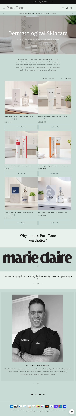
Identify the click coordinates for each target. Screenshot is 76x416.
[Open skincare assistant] (71, 411)
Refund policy (44, 409)
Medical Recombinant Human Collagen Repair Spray (52, 212)
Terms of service (62, 409)
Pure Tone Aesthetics (19, 410)
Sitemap (49, 411)
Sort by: (45, 78)
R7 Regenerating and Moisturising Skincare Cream (18, 166)
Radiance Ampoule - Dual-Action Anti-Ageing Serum (19, 116)
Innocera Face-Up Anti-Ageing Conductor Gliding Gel (52, 116)
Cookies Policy (42, 411)
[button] (4, 8)
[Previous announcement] (4, 2)
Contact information (31, 411)
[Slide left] (34, 266)
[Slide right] (42, 266)
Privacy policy (52, 409)
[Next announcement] (72, 2)
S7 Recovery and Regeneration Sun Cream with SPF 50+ (53, 166)
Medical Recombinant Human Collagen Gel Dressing (19, 212)
